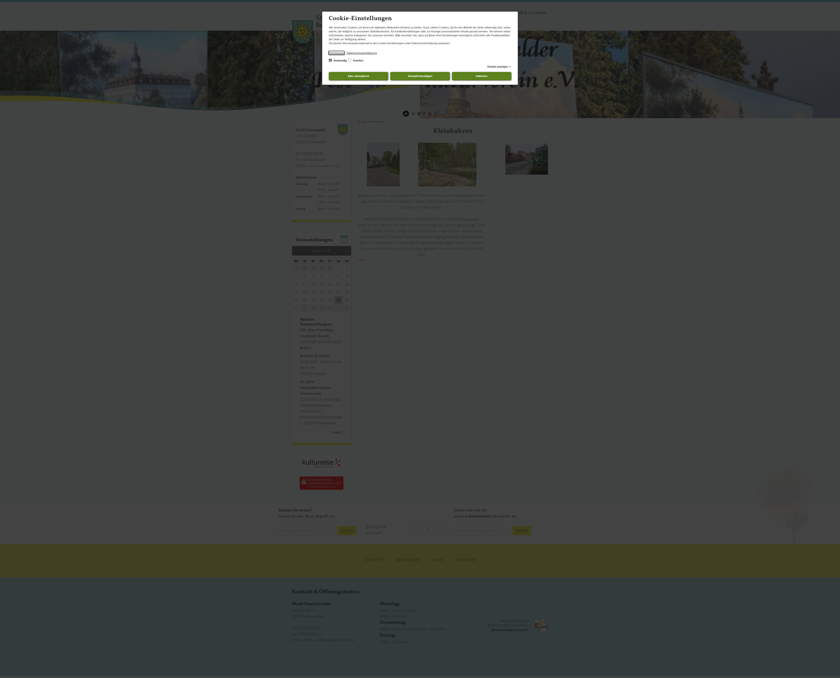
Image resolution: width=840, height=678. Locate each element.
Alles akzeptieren (358, 76)
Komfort (357, 60)
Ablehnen (481, 76)
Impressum (336, 53)
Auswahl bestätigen (420, 76)
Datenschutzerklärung (361, 53)
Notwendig (340, 60)
